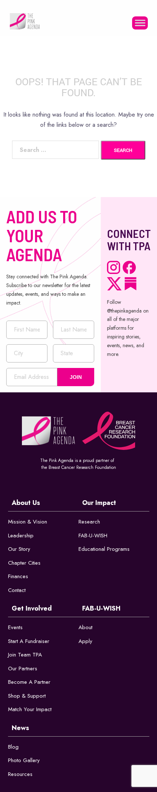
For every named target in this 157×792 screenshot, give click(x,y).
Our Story (19, 549)
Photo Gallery (24, 760)
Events (15, 627)
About (85, 627)
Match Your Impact (29, 709)
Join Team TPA (25, 655)
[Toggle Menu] (140, 23)
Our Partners (22, 668)
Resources (20, 774)
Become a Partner (29, 682)
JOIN (76, 377)
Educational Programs (104, 549)
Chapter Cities (24, 563)
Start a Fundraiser (28, 641)
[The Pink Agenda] (25, 20)
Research (89, 522)
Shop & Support (27, 696)
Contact (17, 590)
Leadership (21, 536)
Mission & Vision (27, 522)
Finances (18, 576)
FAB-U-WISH (92, 536)
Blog (13, 747)
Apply (85, 641)
